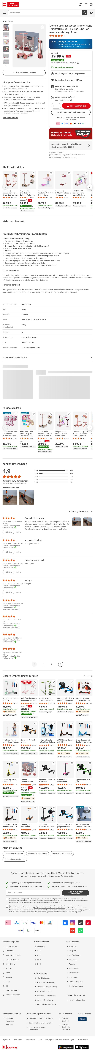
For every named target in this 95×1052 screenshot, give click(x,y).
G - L (39, 955)
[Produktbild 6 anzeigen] (6, 63)
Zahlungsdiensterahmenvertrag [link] (41, 1018)
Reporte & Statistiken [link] (10, 1019)
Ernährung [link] (73, 977)
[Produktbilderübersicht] (6, 45)
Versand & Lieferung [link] (45, 1000)
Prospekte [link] (73, 951)
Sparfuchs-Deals (12, 946)
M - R (39, 959)
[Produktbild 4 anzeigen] (6, 49)
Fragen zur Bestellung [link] (45, 982)
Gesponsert (6, 191)
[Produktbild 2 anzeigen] (6, 35)
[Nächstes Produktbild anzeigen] (6, 66)
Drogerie (9, 977)
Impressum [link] (6, 1040)
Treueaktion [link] (73, 968)
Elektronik (9, 951)
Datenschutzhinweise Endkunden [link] (37, 1028)
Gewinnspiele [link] (74, 973)
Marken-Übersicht (13, 995)
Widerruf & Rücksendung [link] (47, 987)
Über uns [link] (9, 1024)
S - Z (39, 964)
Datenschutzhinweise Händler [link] (40, 1023)
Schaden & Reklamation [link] (46, 996)
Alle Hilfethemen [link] (43, 978)
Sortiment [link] (73, 959)
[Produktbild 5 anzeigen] (6, 56)
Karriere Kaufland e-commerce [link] (66, 1027)
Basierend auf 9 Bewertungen (15, 481)
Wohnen (9, 968)
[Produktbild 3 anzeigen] (6, 42)
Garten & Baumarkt (13, 955)
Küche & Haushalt (12, 959)
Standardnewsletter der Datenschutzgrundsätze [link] (43, 900)
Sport (8, 981)
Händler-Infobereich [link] (77, 1000)
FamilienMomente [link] (76, 981)
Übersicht (41, 946)
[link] (80, 4)
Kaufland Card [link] (74, 955)
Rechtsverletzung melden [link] (47, 1004)
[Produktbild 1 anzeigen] (6, 27)
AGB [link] (40, 1040)
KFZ (7, 986)
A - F (39, 951)
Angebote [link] (72, 946)
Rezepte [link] (72, 964)
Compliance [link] (18, 1040)
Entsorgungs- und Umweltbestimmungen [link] (59, 1040)
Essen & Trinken (12, 990)
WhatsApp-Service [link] (76, 986)
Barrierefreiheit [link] (83, 1040)
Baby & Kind (10, 964)
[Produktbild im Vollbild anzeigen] (29, 45)
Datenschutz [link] (30, 1040)
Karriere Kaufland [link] (65, 1019)
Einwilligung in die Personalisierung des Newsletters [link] (49, 908)
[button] (71, 61)
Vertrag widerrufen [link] (44, 991)
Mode (8, 973)
